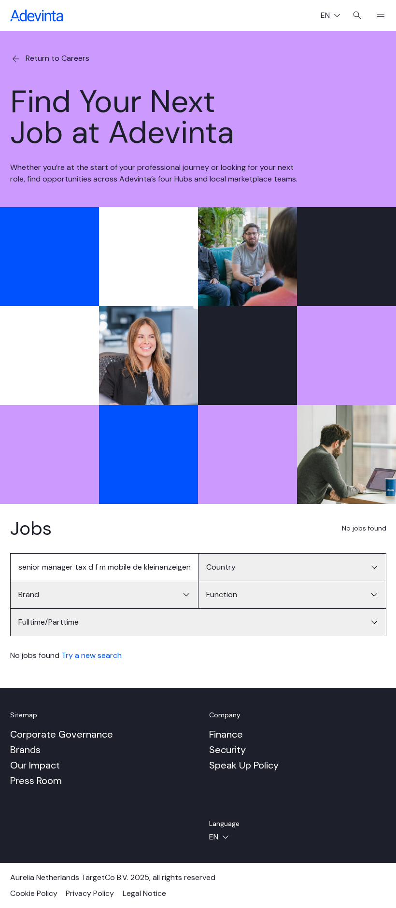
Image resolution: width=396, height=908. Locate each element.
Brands (25, 749)
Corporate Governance (61, 734)
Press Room (36, 780)
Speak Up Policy (244, 765)
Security (227, 749)
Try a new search (91, 655)
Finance (226, 734)
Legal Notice (144, 893)
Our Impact (35, 765)
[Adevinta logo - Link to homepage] (36, 15)
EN (334, 16)
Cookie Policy (33, 893)
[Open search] (357, 15)
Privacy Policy (90, 893)
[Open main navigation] (376, 15)
